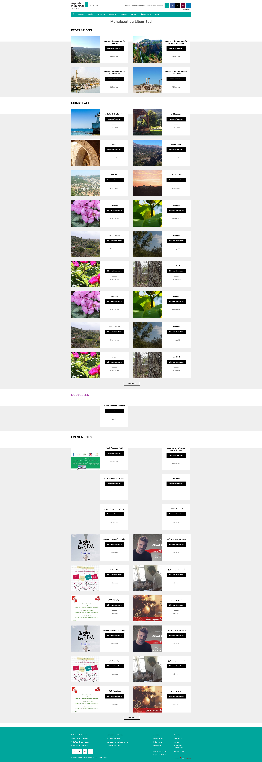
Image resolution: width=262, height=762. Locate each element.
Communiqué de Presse (138, 5)
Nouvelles (90, 14)
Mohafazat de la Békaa (114, 738)
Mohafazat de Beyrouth (79, 735)
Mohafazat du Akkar (113, 746)
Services (133, 14)
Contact (157, 14)
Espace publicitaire (159, 755)
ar (93, 5)
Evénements (123, 14)
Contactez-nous (179, 751)
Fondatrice (127, 5)
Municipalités (101, 14)
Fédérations (112, 14)
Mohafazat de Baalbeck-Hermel (117, 742)
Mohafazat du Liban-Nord (79, 746)
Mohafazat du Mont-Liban (80, 742)
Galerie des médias (145, 14)
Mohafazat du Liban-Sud (79, 738)
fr (90, 5)
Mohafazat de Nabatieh (115, 735)
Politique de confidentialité (178, 747)
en (97, 5)
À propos (81, 14)
